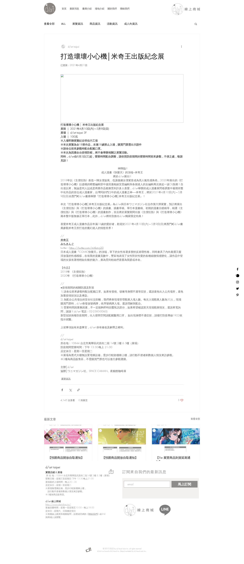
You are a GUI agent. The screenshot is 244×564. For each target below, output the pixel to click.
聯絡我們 (93, 514)
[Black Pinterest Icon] (237, 295)
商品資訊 (95, 23)
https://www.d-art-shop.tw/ (58, 504)
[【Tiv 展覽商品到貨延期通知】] (176, 438)
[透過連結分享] (78, 390)
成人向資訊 (130, 23)
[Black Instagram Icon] (237, 282)
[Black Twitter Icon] (237, 288)
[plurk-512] (237, 275)
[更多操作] (181, 47)
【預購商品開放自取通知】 (66, 457)
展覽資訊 (77, 23)
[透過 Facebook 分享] (62, 390)
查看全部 (49, 23)
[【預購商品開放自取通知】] (68, 438)
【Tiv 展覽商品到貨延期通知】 (173, 459)
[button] (195, 24)
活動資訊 (112, 23)
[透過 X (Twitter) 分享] (70, 390)
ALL (63, 23)
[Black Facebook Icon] (237, 269)
